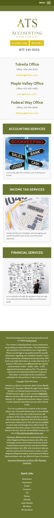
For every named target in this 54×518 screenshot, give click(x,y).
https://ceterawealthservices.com (29, 433)
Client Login (21, 43)
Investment (27, 482)
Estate (27, 486)
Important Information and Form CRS (23, 460)
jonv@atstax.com (27, 94)
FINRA (40, 394)
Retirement (27, 479)
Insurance (27, 489)
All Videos (27, 506)
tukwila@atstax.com (27, 75)
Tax (27, 493)
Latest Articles (27, 503)
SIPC (46, 394)
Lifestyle (27, 499)
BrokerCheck (31, 341)
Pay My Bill (37, 43)
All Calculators (27, 510)
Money (27, 496)
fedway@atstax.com (27, 113)
